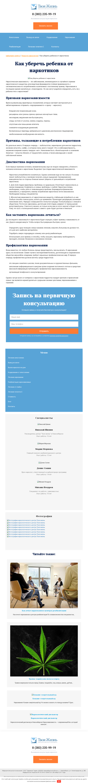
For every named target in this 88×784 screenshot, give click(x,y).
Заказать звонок (45, 26)
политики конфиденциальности (59, 336)
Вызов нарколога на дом (17, 367)
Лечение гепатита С (36, 47)
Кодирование (52, 37)
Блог (9, 401)
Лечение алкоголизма (16, 358)
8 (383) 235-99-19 (44, 14)
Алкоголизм (14, 37)
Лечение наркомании (15, 377)
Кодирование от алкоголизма (18, 372)
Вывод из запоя (32, 37)
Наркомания (70, 37)
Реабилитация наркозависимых (19, 382)
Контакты (55, 47)
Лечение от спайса (14, 387)
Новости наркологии (30, 56)
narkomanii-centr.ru (13, 56)
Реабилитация (14, 47)
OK (59, 781)
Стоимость (12, 397)
